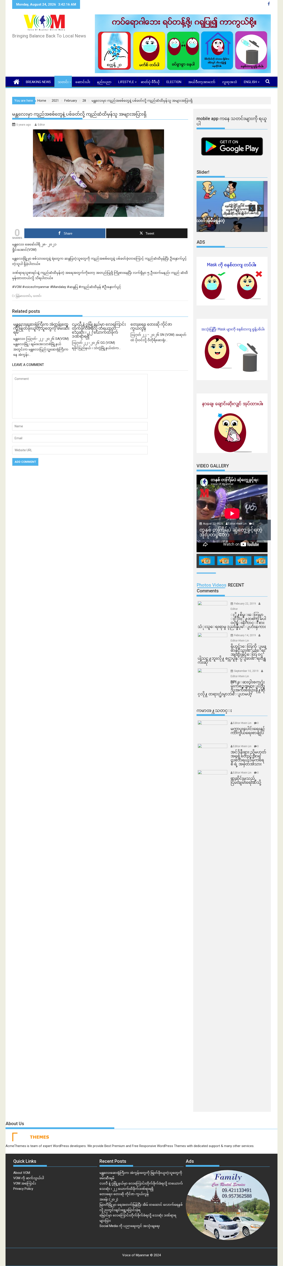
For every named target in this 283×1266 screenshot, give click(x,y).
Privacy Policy (23, 1189)
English (250, 82)
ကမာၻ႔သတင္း (214, 710)
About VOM (21, 1173)
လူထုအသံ (229, 82)
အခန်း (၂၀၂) (108, 1199)
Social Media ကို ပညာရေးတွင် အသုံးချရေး (129, 1226)
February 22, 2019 (245, 603)
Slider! (203, 172)
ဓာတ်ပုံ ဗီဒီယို (150, 82)
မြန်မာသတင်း (23, 296)
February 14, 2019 (245, 635)
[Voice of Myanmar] (16, 81)
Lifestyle (126, 82)
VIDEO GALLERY (213, 466)
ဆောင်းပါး (82, 82)
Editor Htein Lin (237, 523)
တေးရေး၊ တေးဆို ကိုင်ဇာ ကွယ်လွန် (124, 1194)
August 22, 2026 (213, 523)
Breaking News (38, 82)
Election (173, 82)
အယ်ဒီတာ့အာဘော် (201, 82)
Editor (41, 124)
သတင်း (63, 82)
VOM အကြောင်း (24, 1183)
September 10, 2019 (246, 671)
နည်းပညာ (104, 82)
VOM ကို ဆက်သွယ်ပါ (28, 1178)
